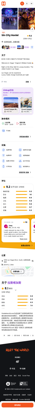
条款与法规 (16, 395)
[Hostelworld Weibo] (17, 361)
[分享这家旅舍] (32, 29)
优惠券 (24, 395)
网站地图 (15, 399)
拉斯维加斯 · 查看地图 (11, 42)
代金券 (29, 395)
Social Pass (26, 375)
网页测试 (8, 399)
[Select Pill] (22, 4)
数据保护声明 (8, 395)
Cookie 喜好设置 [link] (24, 399)
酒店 (15, 375)
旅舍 (3, 32)
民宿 (19, 375)
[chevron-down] (15, 290)
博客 (6, 375)
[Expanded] (4, 335)
